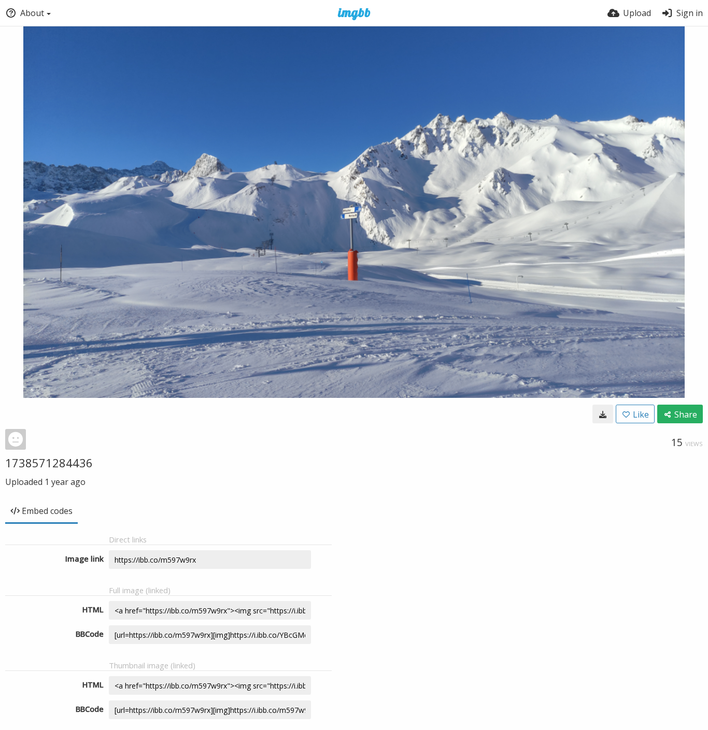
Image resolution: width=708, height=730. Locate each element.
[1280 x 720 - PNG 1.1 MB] (602, 414)
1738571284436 (49, 462)
